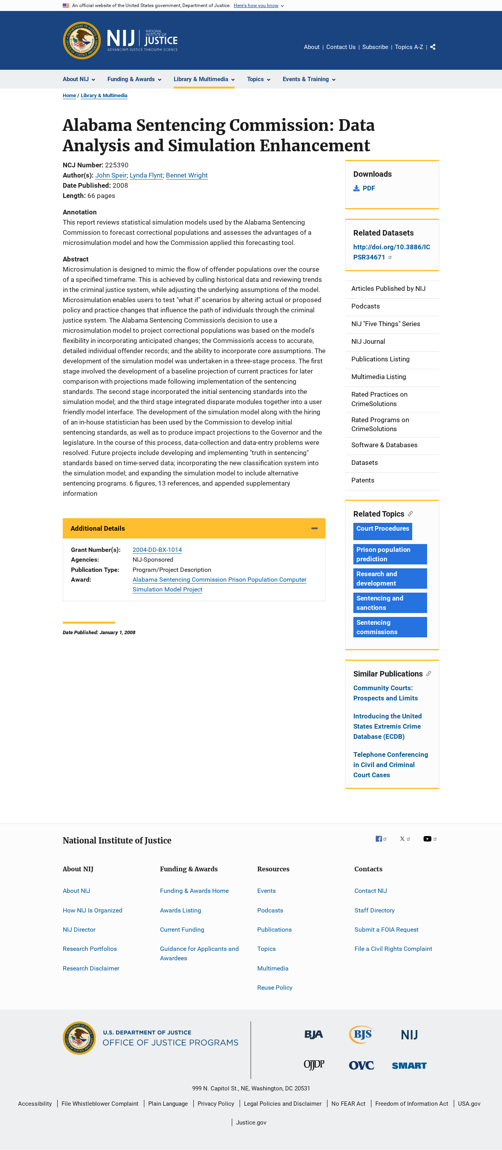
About (312, 47)
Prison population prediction (383, 554)
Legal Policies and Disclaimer (283, 1103)
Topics (266, 948)
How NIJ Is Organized (92, 910)
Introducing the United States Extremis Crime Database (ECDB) (387, 726)
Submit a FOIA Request (386, 929)
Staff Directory (375, 910)
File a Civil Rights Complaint (393, 948)
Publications (274, 929)
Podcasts (270, 910)
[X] (408, 844)
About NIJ (76, 890)
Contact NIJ (371, 890)
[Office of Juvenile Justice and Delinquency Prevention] (314, 1072)
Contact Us (341, 47)
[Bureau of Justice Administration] (314, 1041)
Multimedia (273, 968)
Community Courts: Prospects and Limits (385, 693)
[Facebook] (384, 844)
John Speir (111, 175)
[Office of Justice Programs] (82, 40)
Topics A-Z (409, 47)
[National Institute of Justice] (409, 1041)
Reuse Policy (275, 987)
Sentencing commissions (377, 627)
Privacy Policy (216, 1103)
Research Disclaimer (91, 968)
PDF (369, 188)
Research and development (376, 578)
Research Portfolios (90, 948)
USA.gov (469, 1103)
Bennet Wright (187, 175)
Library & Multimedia (104, 95)
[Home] (142, 40)
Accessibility (35, 1103)
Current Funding (182, 929)
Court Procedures (382, 528)
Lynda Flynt (146, 175)
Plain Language (168, 1103)
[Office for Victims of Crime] (361, 1071)
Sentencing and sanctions (380, 602)
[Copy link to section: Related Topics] (408, 513)
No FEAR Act (348, 1103)
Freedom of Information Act (411, 1103)
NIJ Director (79, 929)
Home (69, 95)
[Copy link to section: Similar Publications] (427, 673)
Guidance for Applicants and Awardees (199, 953)
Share (439, 52)
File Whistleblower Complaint (100, 1103)
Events (266, 890)
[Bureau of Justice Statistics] (362, 1045)
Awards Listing (180, 910)
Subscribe (375, 47)
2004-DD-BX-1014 (157, 549)
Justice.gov (251, 1122)
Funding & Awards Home (194, 890)
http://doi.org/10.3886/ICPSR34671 (391, 252)
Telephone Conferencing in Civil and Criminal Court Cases (390, 765)
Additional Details (98, 528)
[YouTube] (431, 844)
